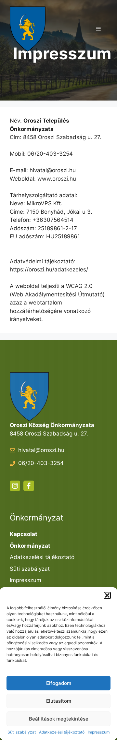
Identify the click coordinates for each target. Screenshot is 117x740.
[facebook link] (28, 486)
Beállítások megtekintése (58, 719)
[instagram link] (15, 486)
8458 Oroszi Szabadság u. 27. (49, 433)
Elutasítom (58, 701)
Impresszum (99, 732)
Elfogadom (58, 683)
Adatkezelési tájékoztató (61, 732)
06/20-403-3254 (41, 463)
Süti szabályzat (21, 732)
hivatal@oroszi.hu (41, 450)
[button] (107, 595)
